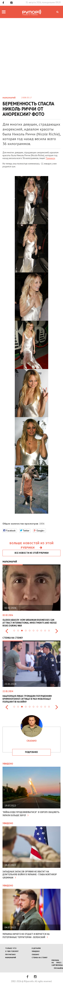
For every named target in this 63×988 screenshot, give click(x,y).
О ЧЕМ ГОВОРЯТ (12, 951)
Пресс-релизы (59, 963)
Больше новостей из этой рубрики (32, 545)
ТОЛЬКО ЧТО (10, 948)
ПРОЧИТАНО (10, 954)
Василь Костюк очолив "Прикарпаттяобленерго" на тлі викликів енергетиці (26, 622)
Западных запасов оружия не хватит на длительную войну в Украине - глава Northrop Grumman (30, 874)
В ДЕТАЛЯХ (36, 948)
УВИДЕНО (36, 951)
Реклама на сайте (55, 962)
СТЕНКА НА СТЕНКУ (39, 957)
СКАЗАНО (35, 954)
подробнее (31, 752)
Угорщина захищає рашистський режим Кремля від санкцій (31, 697)
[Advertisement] (31, 51)
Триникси (50, 158)
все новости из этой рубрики (32, 552)
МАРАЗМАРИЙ (10, 957)
